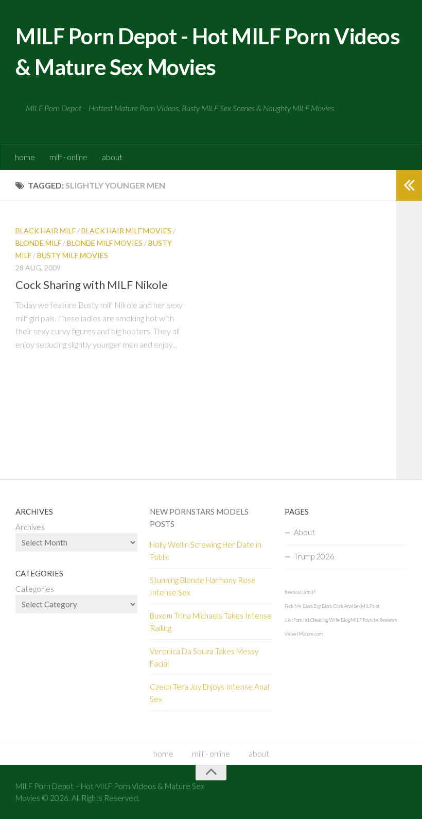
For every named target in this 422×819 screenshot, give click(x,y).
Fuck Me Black (299, 606)
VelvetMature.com (304, 634)
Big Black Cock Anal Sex (337, 606)
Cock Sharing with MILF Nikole (91, 285)
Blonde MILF (38, 242)
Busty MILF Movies (72, 255)
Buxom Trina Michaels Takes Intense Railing (211, 622)
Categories (34, 588)
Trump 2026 (314, 556)
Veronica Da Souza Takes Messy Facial (204, 657)
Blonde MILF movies (105, 242)
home (25, 157)
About (304, 532)
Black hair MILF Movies (126, 230)
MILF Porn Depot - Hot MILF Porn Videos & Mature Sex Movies (207, 51)
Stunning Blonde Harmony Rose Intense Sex (203, 586)
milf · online (68, 157)
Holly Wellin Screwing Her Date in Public (205, 550)
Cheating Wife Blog (330, 620)
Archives (30, 527)
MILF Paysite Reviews (373, 620)
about (112, 157)
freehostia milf (300, 592)
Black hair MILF (45, 230)
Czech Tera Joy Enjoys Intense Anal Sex (209, 693)
